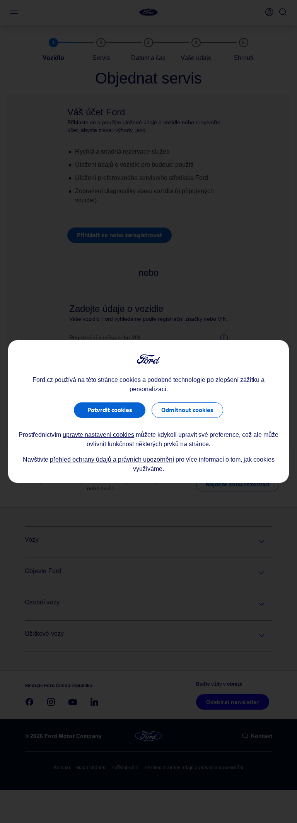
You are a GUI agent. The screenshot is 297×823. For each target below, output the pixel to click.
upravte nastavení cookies (98, 434)
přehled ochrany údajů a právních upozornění (112, 459)
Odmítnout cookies (187, 410)
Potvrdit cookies (109, 410)
